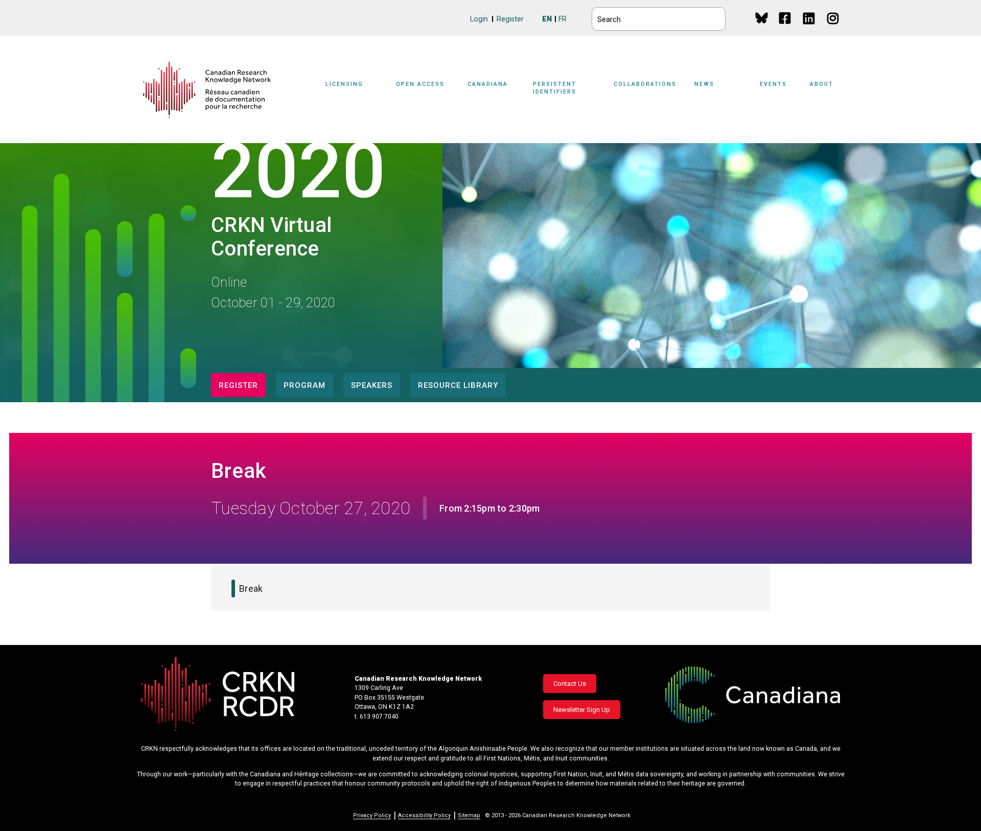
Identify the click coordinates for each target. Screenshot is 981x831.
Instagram (833, 27)
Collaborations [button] (645, 84)
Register (510, 19)
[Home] (207, 89)
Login (479, 19)
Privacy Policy (372, 815)
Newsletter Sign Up (581, 709)
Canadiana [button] (488, 84)
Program (304, 385)
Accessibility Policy (424, 815)
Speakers (371, 385)
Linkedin (809, 27)
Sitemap (469, 815)
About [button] (821, 84)
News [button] (704, 84)
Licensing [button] (344, 84)
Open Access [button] (420, 84)
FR (562, 19)
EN (547, 19)
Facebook (785, 27)
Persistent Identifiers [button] (554, 88)
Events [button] (773, 84)
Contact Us (569, 683)
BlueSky (761, 17)
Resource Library (458, 385)
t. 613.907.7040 (377, 716)
